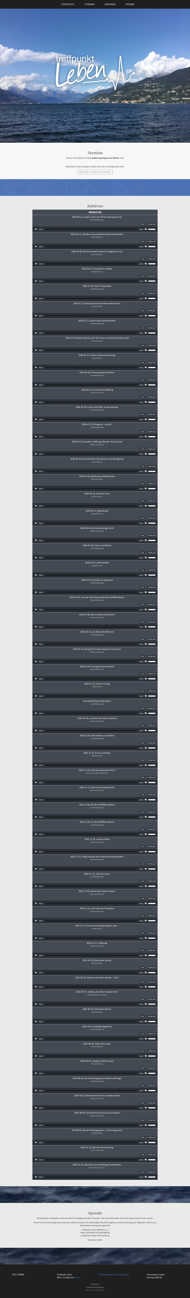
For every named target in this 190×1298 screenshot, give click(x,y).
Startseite (67, 4)
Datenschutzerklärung (95, 1287)
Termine (89, 4)
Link (142, 224)
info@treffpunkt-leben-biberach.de (113, 1274)
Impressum (95, 1284)
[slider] (152, 229)
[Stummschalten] (146, 229)
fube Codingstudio (99, 1290)
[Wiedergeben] (36, 229)
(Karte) (77, 1277)
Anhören (110, 4)
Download (152, 224)
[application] (95, 229)
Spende (130, 4)
